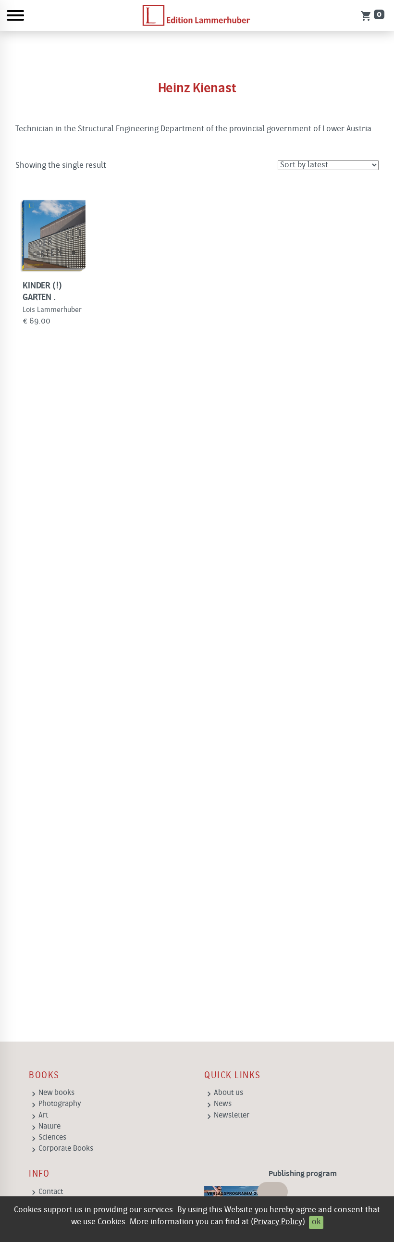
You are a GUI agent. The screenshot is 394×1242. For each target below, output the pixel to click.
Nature (49, 1126)
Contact (50, 1192)
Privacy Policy (278, 1222)
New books (56, 1093)
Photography (59, 1104)
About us (228, 1093)
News (223, 1104)
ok (316, 1222)
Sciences (52, 1138)
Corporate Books (65, 1149)
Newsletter (231, 1115)
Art (43, 1115)
